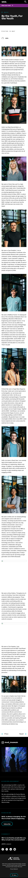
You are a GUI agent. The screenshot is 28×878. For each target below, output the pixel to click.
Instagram (7, 849)
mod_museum (11, 742)
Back (6, 12)
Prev (6, 734)
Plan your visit (6, 5)
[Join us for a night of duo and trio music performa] (14, 759)
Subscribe (7, 824)
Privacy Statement (14, 869)
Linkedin (10, 849)
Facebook (3, 849)
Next (21, 734)
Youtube (14, 849)
